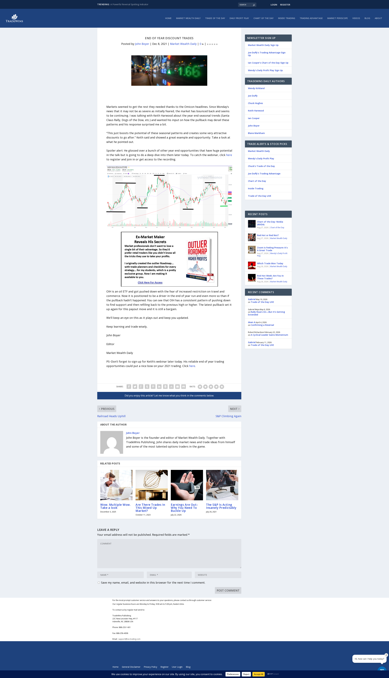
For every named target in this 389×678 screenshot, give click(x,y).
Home (168, 18)
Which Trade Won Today (270, 263)
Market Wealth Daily (188, 18)
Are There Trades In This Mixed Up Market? (150, 508)
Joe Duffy (253, 95)
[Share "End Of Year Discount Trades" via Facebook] (129, 387)
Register (285, 4)
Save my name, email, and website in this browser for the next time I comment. (153, 582)
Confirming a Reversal (262, 324)
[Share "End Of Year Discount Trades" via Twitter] (135, 387)
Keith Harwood (256, 110)
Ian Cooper (254, 118)
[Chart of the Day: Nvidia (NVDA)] (252, 224)
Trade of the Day (215, 18)
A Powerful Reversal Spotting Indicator (129, 4)
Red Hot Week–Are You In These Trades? (270, 277)
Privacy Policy (150, 667)
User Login (177, 667)
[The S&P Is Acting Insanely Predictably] (222, 485)
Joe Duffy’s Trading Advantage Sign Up (267, 54)
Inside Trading (286, 18)
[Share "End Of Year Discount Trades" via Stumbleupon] (171, 387)
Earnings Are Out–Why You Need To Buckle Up (184, 508)
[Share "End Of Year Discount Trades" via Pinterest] (153, 387)
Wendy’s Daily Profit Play (261, 158)
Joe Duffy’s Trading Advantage (264, 173)
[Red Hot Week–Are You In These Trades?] (252, 278)
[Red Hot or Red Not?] (252, 237)
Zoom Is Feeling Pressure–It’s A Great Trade (272, 249)
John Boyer (142, 44)
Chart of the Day (263, 18)
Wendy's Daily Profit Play (272, 254)
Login (274, 4)
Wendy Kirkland (256, 88)
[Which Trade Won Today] (252, 265)
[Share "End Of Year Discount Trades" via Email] (177, 387)
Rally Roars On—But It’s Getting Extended (266, 313)
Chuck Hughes (255, 103)
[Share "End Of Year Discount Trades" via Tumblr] (147, 387)
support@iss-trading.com (129, 639)
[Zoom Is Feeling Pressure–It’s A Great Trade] (252, 249)
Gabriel (252, 299)
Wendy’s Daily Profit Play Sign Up (265, 70)
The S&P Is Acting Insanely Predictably (221, 506)
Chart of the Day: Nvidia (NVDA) (270, 223)
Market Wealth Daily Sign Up (263, 45)
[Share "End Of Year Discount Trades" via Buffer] (165, 387)
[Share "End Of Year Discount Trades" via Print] (184, 387)
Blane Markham (256, 133)
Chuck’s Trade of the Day (261, 166)
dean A (251, 322)
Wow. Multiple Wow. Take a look (115, 506)
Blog (367, 18)
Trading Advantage (311, 18)
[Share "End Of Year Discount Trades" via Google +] (141, 387)
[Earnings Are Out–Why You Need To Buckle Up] (187, 485)
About (378, 18)
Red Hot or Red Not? (268, 235)
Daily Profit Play (239, 18)
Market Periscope (337, 18)
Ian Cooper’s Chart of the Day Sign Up (268, 62)
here (229, 155)
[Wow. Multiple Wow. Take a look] (116, 485)
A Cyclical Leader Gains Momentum (269, 334)
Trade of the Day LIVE (259, 195)
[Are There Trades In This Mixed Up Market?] (152, 485)
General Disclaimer (131, 667)
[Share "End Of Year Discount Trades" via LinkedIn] (159, 387)
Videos (356, 18)
